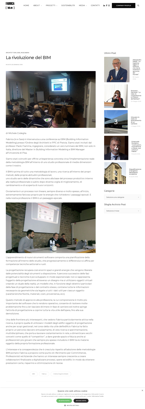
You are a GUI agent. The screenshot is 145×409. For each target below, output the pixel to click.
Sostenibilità (68, 5)
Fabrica (44, 374)
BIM (33, 374)
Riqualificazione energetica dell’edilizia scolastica (135, 171)
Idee (18, 52)
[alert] (72, 398)
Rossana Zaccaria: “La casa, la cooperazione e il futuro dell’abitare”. (136, 95)
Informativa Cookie (97, 396)
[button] (72, 405)
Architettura (11, 52)
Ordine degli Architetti (60, 374)
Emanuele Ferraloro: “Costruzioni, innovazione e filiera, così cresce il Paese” (136, 146)
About (36, 5)
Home (26, 5)
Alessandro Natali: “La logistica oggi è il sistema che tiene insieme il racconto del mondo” (137, 67)
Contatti (95, 5)
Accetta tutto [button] (64, 401)
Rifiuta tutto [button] (81, 401)
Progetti (50, 5)
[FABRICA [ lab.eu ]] (10, 5)
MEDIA (82, 5)
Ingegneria (25, 52)
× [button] (142, 390)
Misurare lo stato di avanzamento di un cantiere (136, 120)
